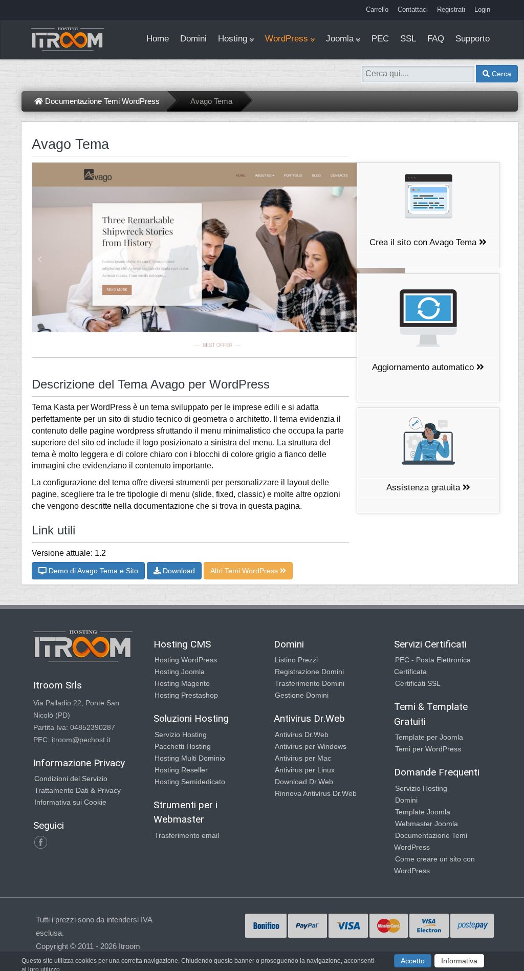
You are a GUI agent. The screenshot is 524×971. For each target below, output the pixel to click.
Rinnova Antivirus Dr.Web (316, 793)
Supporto (472, 39)
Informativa (459, 961)
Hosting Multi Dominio (190, 758)
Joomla (340, 39)
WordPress (286, 39)
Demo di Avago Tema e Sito (92, 571)
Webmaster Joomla (426, 823)
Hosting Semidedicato (190, 782)
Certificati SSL (418, 683)
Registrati (451, 9)
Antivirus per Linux (305, 770)
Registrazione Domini (309, 671)
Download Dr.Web (304, 782)
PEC (380, 39)
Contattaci (413, 9)
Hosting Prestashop (186, 695)
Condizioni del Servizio (70, 778)
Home (157, 39)
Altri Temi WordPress (245, 571)
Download (178, 571)
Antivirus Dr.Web (302, 734)
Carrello (377, 9)
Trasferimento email (187, 835)
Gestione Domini (302, 695)
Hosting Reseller (181, 770)
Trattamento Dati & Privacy (77, 790)
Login (482, 9)
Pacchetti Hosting (183, 746)
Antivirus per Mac (303, 758)
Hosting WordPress (186, 660)
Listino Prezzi (296, 660)
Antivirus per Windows (310, 746)
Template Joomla (422, 812)
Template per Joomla (429, 737)
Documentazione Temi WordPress (101, 101)
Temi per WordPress (428, 749)
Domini (193, 39)
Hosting (232, 39)
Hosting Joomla (180, 671)
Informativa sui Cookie (70, 802)
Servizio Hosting (181, 734)
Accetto (413, 961)
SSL (408, 39)
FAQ (435, 39)
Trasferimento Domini (309, 683)
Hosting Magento (182, 683)
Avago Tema (211, 101)
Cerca (500, 74)
